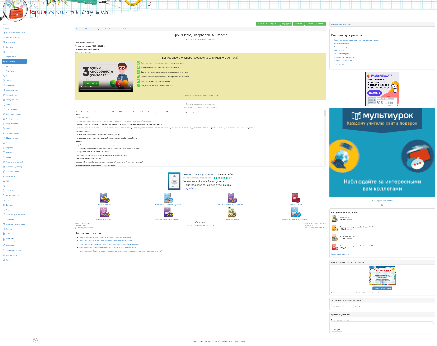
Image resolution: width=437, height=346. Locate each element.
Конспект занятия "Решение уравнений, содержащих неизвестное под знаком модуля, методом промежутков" (120, 251)
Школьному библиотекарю (11, 239)
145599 (322, 228)
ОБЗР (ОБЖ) (10, 190)
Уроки (99, 29)
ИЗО (7, 181)
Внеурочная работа (13, 195)
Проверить (337, 329)
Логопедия (10, 245)
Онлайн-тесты (339, 50)
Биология (9, 47)
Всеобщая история (13, 119)
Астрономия (10, 42)
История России (12, 123)
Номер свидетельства (340, 320)
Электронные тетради (342, 47)
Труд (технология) (12, 171)
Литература (10, 152)
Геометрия (10, 71)
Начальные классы (13, 37)
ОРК (7, 200)
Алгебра (9, 66)
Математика (10, 61)
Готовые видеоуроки (341, 43)
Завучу (8, 210)
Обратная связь (226, 341)
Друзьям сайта (239, 341)
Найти (357, 306)
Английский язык (12, 90)
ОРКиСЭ (9, 233)
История (9, 104)
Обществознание (12, 138)
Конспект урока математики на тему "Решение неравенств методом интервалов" (109, 244)
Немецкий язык (11, 95)
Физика (8, 80)
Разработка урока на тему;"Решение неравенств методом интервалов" (105, 237)
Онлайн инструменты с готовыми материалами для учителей (357, 40)
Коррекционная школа (14, 250)
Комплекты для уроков (342, 53)
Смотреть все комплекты (340, 254)
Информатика (11, 56)
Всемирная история (13, 114)
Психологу (9, 229)
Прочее (8, 260)
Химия (8, 76)
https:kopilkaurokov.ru (211, 341)
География (10, 52)
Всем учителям (11, 255)
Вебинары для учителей (315, 23)
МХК (7, 186)
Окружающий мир (12, 133)
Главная (6, 28)
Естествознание (12, 109)
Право (8, 128)
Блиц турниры (339, 64)
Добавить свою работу (382, 288)
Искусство (9, 147)
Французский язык (12, 99)
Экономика (10, 219)
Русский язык (10, 85)
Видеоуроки (286, 23)
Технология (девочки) (14, 166)
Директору (9, 205)
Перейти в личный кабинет (341, 24)
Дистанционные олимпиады (344, 57)
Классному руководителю (15, 214)
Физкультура (10, 176)
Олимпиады (298, 23)
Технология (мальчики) (14, 162)
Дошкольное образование (15, 32)
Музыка (8, 157)
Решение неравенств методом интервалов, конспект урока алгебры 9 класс (107, 247)
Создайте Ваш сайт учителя (268, 23)
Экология (9, 143)
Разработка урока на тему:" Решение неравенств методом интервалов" (105, 240)
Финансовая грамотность (15, 224)
